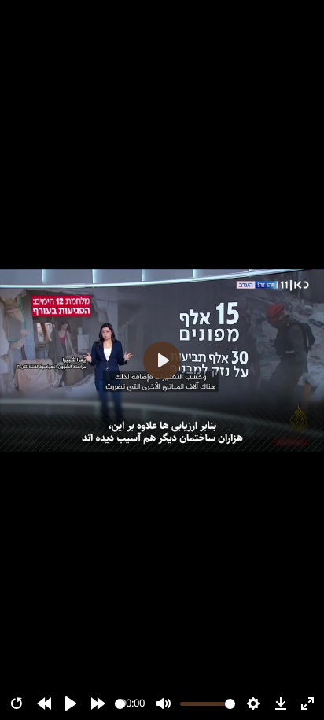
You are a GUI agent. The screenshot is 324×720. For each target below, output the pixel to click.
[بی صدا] (163, 703)
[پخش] (70, 703)
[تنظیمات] (253, 703)
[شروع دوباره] (16, 703)
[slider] (120, 703)
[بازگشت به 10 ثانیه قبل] (44, 703)
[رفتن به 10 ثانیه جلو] (98, 703)
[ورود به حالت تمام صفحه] (307, 703)
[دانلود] (280, 703)
